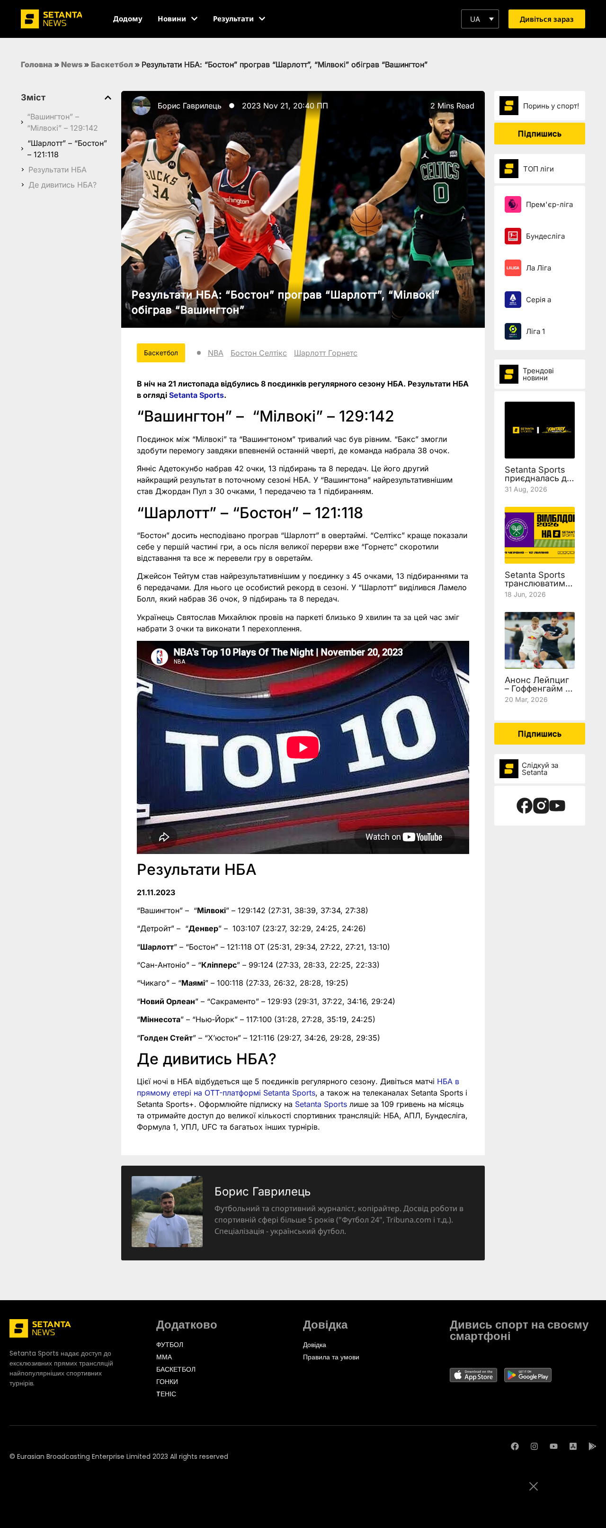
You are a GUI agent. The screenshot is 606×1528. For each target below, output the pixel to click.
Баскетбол (112, 64)
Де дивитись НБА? (62, 184)
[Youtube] (554, 1446)
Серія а (538, 299)
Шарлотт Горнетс (325, 353)
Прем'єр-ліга (549, 204)
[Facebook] (515, 1446)
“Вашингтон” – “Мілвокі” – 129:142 (62, 122)
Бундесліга (545, 236)
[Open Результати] (262, 18)
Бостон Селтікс (259, 353)
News (71, 64)
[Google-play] (592, 1446)
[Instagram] (534, 1446)
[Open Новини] (194, 18)
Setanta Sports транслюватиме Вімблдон (537, 583)
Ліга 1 (535, 331)
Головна (37, 64)
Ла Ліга (538, 267)
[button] (480, 18)
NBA (215, 353)
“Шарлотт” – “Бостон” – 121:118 (67, 148)
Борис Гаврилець (190, 105)
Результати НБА (57, 169)
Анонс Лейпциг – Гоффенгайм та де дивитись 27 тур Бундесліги (539, 692)
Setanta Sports (196, 395)
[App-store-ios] (573, 1446)
